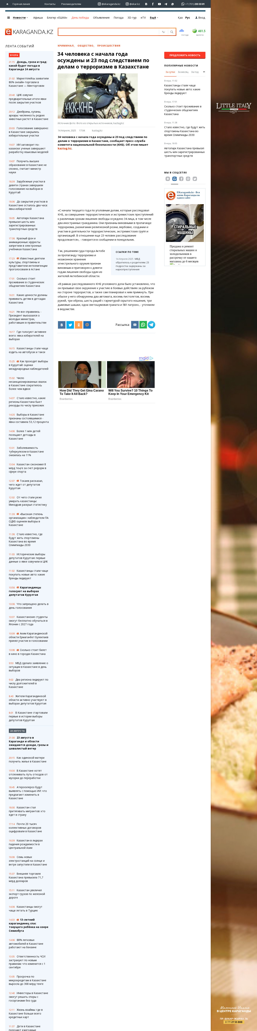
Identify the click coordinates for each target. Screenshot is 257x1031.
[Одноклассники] (78, 325)
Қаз (180, 17)
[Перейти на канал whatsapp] (173, 4)
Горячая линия (21, 3)
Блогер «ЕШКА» (57, 17)
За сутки (170, 72)
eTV (143, 17)
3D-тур (132, 17)
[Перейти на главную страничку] (8, 4)
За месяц (183, 72)
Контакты (50, 4)
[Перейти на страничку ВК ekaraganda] (146, 4)
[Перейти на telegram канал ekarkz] (166, 4)
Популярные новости (181, 65)
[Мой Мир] (87, 325)
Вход (201, 17)
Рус (187, 17)
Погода (118, 17)
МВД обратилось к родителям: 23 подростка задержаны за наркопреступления (132, 264)
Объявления (101, 17)
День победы (80, 17)
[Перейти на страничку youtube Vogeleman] (159, 4)
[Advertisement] (106, 179)
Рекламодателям (71, 4)
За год (194, 72)
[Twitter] (70, 325)
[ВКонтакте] (61, 325)
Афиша (38, 17)
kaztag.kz (97, 130)
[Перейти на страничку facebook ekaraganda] (153, 4)
